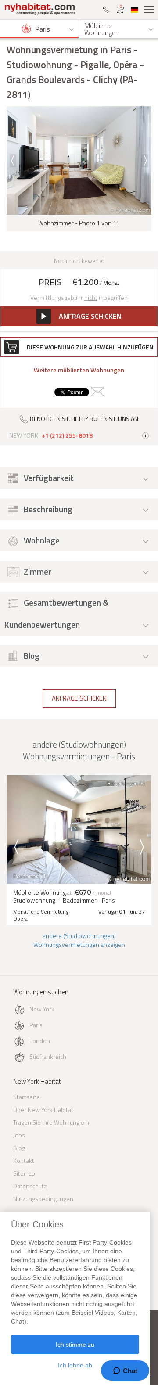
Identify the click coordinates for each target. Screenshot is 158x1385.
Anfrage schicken (79, 698)
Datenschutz (30, 1186)
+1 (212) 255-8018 (67, 435)
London (39, 1040)
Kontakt (23, 1160)
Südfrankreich (47, 1056)
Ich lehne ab (75, 1365)
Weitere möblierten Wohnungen (79, 370)
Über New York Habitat (43, 1109)
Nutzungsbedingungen (43, 1198)
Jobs (19, 1135)
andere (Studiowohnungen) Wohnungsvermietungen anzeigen (79, 940)
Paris (36, 1024)
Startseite (26, 1096)
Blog (19, 1147)
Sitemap (24, 1173)
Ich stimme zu (75, 1344)
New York (41, 1009)
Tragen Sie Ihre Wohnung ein (51, 1122)
